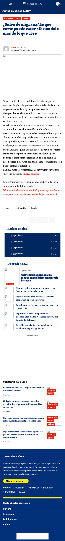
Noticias (51, 390)
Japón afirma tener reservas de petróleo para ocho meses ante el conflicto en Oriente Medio (23, 434)
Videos (26, 18)
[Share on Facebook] (5, 40)
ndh (14, 47)
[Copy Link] (21, 40)
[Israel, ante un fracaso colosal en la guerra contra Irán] (9, 307)
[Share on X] (10, 40)
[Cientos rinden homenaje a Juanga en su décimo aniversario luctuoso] (12, 276)
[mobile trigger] (5, 4)
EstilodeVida (21, 208)
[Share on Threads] (16, 40)
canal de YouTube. (31, 174)
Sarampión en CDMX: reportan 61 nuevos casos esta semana (23, 389)
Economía (8, 18)
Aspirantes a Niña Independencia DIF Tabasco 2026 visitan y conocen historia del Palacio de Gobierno (37, 316)
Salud (18, 18)
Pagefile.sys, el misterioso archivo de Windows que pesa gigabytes (34, 327)
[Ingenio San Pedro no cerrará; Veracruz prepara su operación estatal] (9, 298)
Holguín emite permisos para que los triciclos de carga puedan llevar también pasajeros (22, 404)
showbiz (10, 284)
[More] (27, 40)
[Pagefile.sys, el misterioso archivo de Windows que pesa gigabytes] (9, 327)
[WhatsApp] (32, 254)
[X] (32, 242)
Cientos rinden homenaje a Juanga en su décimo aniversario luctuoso (39, 277)
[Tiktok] (32, 248)
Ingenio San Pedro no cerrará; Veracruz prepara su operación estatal (35, 298)
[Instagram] (14, 532)
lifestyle (33, 208)
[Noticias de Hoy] (32, 4)
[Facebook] (32, 236)
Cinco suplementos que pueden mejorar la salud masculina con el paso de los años (23, 419)
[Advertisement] (32, 357)
